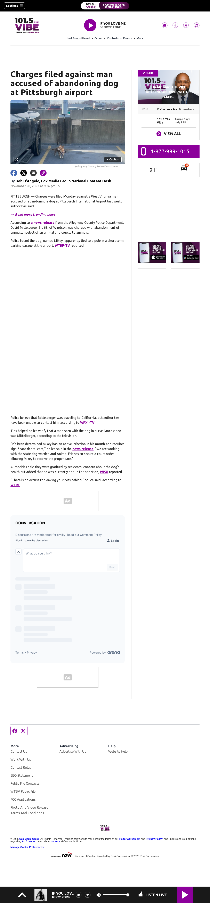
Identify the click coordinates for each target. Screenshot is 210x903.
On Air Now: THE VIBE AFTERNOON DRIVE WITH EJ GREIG (169, 92)
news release (83, 449)
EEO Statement (21, 775)
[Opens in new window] (152, 253)
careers (55, 841)
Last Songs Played (78, 38)
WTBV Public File (22, 791)
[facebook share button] (13, 173)
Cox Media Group (29, 839)
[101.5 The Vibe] (105, 6)
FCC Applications (23, 799)
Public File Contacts (24, 783)
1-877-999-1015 (170, 151)
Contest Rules (20, 767)
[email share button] (33, 173)
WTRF (15, 485)
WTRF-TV (62, 245)
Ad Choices (28, 841)
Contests (113, 38)
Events (127, 38)
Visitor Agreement (129, 839)
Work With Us (20, 759)
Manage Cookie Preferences (27, 847)
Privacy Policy (154, 839)
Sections (12, 5)
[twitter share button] (23, 173)
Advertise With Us (72, 751)
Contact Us (18, 751)
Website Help (118, 751)
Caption (112, 159)
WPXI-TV (87, 422)
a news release (43, 222)
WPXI (104, 472)
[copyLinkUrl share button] (43, 173)
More (140, 38)
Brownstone (110, 27)
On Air (99, 38)
